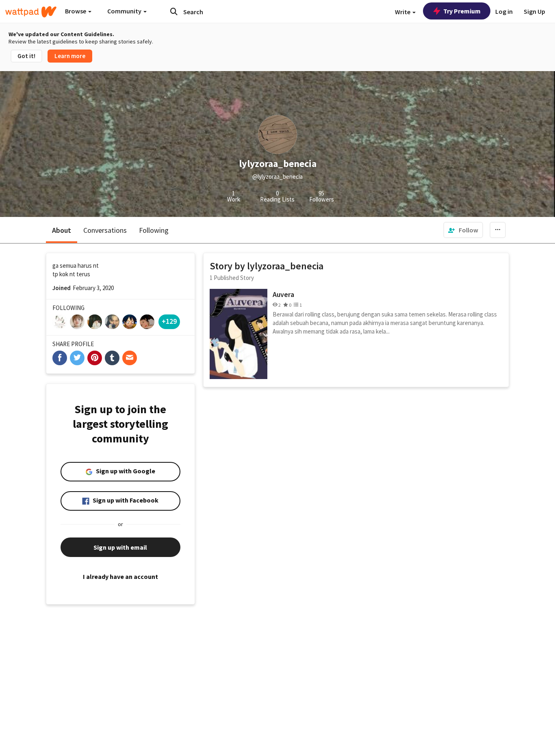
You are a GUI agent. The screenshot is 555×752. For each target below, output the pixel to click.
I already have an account (120, 576)
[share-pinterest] (94, 358)
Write (403, 12)
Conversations (105, 230)
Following (154, 230)
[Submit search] (174, 11)
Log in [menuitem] (504, 11)
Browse (76, 11)
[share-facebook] (59, 358)
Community (125, 11)
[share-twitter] (77, 358)
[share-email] (129, 358)
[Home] (30, 12)
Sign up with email (120, 547)
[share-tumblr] (112, 358)
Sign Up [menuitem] (534, 11)
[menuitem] (463, 230)
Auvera (283, 294)
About (61, 230)
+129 (169, 321)
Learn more (69, 56)
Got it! (26, 56)
